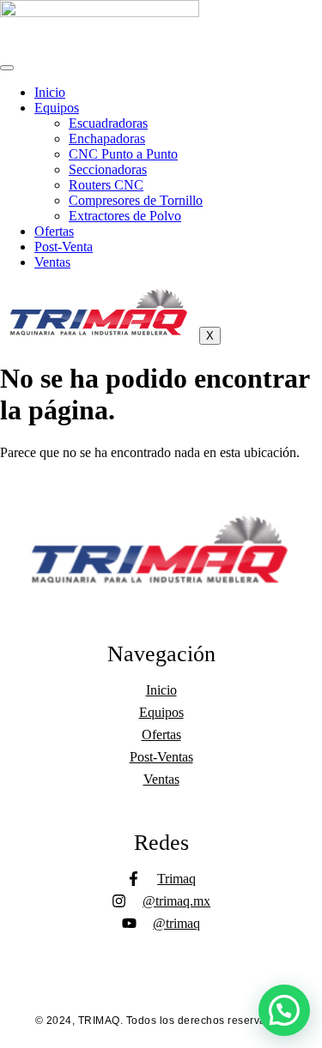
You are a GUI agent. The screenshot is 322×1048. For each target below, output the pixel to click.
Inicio (49, 92)
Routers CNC (106, 185)
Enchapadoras (107, 138)
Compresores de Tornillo (136, 200)
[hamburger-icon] (7, 67)
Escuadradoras (108, 123)
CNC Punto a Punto (123, 154)
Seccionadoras (108, 169)
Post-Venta (63, 246)
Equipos (56, 107)
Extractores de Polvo (125, 215)
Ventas (52, 262)
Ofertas (54, 231)
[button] (284, 1010)
